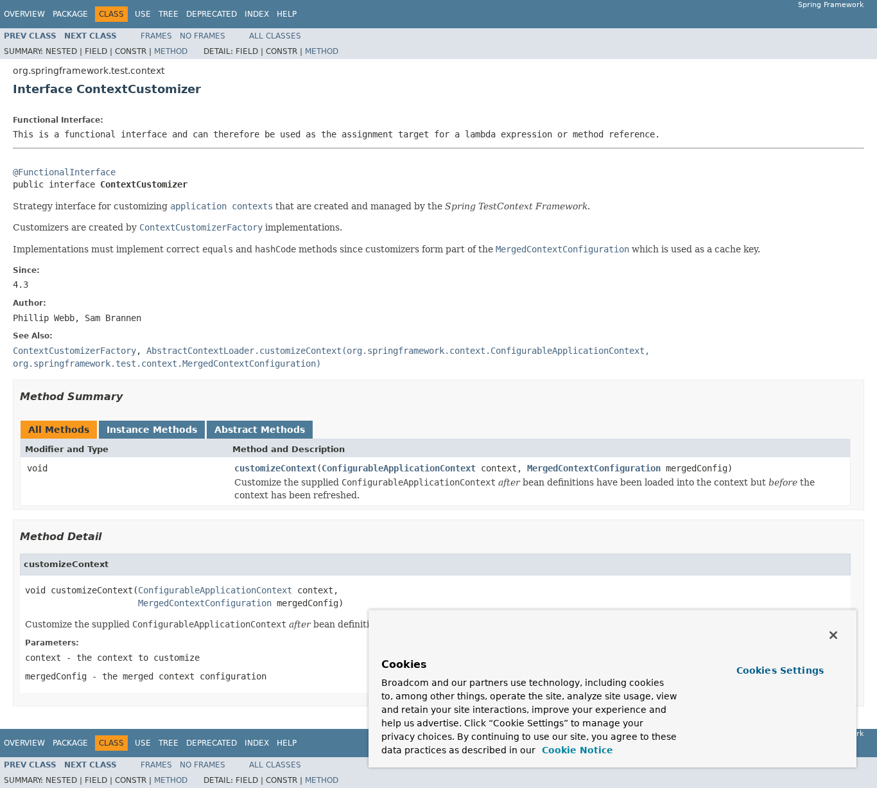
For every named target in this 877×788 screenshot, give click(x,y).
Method (170, 51)
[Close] (833, 635)
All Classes (275, 35)
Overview (24, 14)
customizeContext (275, 468)
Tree (168, 14)
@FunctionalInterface (64, 172)
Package (70, 14)
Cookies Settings (780, 670)
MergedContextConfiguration (594, 468)
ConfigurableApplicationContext (399, 468)
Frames (156, 35)
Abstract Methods (259, 430)
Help (287, 14)
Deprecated (211, 14)
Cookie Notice (576, 750)
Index (257, 14)
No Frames (202, 35)
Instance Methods (152, 430)
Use (143, 14)
